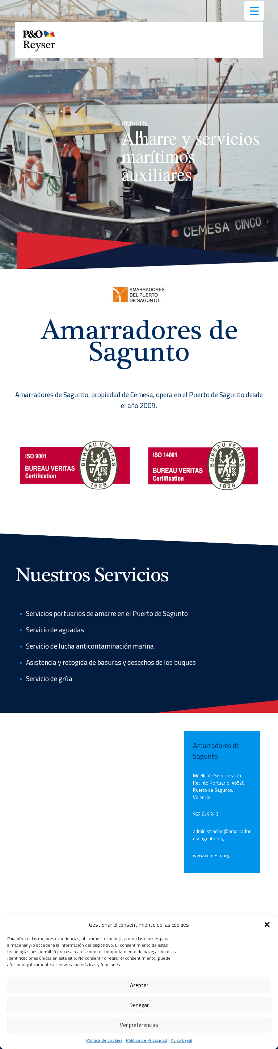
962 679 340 (205, 814)
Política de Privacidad (146, 1040)
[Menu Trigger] (254, 11)
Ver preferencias (139, 1025)
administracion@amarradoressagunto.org (222, 835)
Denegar (139, 1005)
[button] (267, 924)
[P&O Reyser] (39, 40)
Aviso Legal (181, 1040)
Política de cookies (104, 1040)
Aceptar (139, 985)
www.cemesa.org (211, 855)
